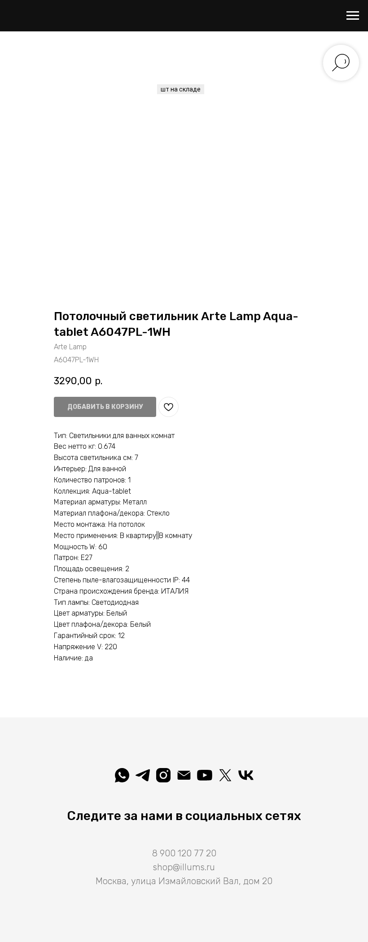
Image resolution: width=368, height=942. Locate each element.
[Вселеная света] (246, 775)
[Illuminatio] (205, 775)
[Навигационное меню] (352, 15)
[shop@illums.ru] (184, 775)
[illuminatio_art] (163, 775)
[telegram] (143, 775)
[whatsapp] (122, 775)
